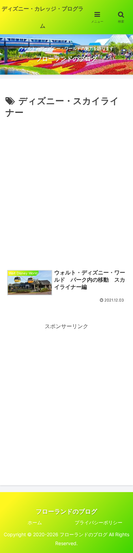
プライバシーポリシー (98, 522)
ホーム (35, 522)
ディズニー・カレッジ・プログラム (43, 17)
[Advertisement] (66, 190)
